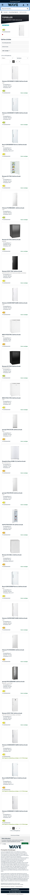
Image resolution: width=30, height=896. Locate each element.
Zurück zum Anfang (15, 835)
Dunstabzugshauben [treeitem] (6, 42)
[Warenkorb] (27, 4)
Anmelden (24, 843)
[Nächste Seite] (19, 61)
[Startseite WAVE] (13, 5)
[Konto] (23, 4)
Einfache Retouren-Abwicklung (15, 1)
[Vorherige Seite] (10, 61)
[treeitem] (15, 51)
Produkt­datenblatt (6, 31)
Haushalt (5, 12)
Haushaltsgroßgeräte (13, 12)
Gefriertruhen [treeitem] (5, 46)
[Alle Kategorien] (2, 4)
